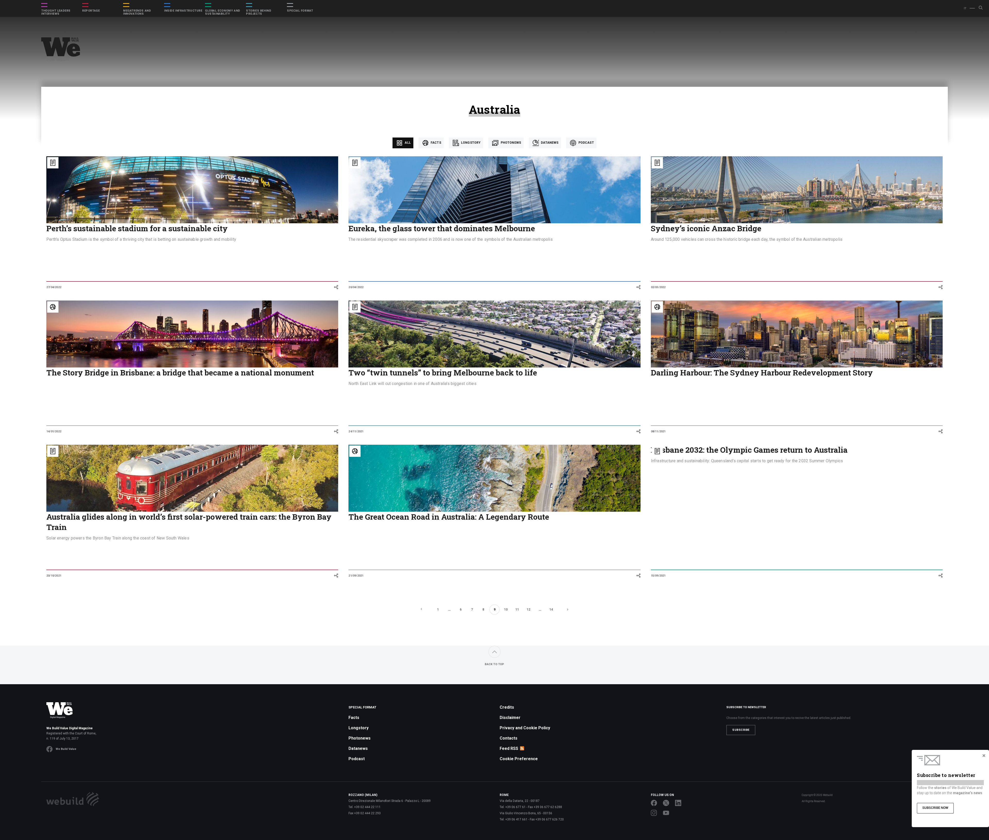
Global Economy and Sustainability (222, 12)
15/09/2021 (658, 575)
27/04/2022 (53, 287)
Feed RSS (509, 748)
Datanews (549, 142)
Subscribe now (935, 808)
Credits (507, 707)
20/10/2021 (53, 575)
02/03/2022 (658, 287)
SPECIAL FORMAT (300, 10)
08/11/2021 (658, 431)
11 (517, 609)
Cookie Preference (519, 758)
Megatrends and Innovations (137, 12)
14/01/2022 (53, 431)
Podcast (585, 142)
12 (528, 609)
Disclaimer (510, 717)
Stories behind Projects (258, 12)
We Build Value (66, 749)
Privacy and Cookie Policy (525, 727)
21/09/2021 (355, 575)
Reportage (91, 10)
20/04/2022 (355, 287)
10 (506, 609)
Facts (435, 142)
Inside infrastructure (183, 10)
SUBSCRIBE (740, 730)
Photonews (510, 142)
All (407, 142)
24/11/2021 (355, 431)
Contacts (508, 738)
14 (551, 609)
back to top (494, 664)
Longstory (470, 142)
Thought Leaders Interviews (56, 12)
